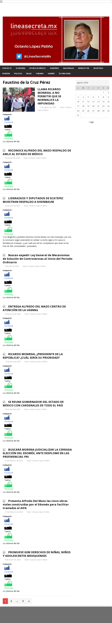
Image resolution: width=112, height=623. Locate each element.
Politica (18, 73)
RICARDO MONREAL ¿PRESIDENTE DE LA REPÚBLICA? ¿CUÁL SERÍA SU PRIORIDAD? (33, 355)
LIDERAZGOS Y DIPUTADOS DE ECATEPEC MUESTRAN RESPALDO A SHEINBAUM (33, 200)
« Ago (91, 122)
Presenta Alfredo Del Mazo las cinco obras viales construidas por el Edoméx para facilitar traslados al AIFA (36, 504)
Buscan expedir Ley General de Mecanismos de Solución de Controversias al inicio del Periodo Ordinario (37, 258)
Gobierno (54, 68)
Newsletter (83, 68)
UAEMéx (51, 73)
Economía (20, 68)
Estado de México (37, 68)
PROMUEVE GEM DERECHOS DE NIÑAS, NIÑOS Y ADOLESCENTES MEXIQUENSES (36, 554)
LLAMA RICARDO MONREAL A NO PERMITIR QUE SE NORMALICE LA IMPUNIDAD (49, 96)
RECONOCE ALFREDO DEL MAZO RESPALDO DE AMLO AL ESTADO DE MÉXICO (37, 152)
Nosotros (98, 68)
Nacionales (68, 68)
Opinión (6, 73)
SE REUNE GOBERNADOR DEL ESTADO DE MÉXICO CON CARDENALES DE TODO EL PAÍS (33, 403)
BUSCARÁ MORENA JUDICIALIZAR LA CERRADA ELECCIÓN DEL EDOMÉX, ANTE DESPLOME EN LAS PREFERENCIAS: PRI (37, 453)
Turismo (40, 73)
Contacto (7, 68)
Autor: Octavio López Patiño (35, 158)
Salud (29, 73)
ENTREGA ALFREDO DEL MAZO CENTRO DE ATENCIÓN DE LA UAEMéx (34, 308)
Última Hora (64, 73)
